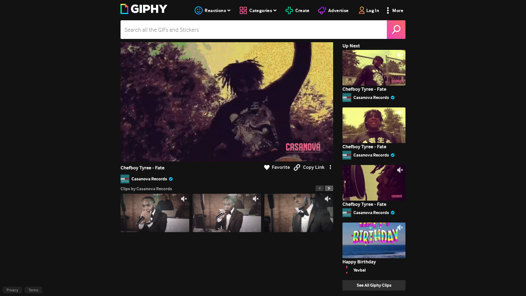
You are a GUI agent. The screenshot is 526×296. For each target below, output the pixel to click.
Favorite (281, 167)
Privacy (12, 290)
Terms (33, 290)
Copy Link (313, 167)
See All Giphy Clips (374, 285)
